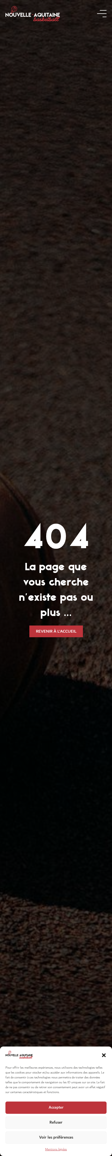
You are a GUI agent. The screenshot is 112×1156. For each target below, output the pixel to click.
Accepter (56, 1107)
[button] (104, 1055)
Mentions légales (56, 1149)
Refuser (56, 1122)
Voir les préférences (56, 1137)
